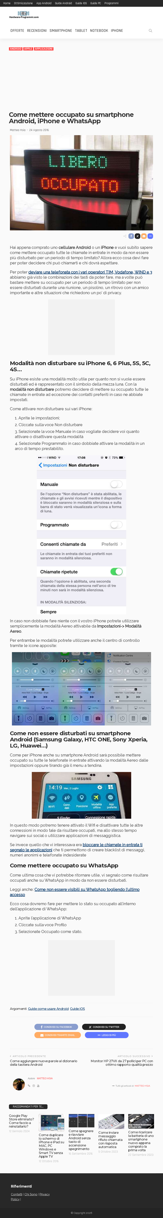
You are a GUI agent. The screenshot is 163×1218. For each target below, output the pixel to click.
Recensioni (37, 30)
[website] (29, 1085)
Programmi (111, 3)
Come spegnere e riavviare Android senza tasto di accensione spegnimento (81, 1140)
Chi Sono (30, 1194)
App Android (43, 3)
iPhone (117, 30)
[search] (150, 31)
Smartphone (60, 30)
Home (7, 3)
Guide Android (63, 3)
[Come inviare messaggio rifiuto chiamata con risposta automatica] (111, 1121)
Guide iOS (81, 3)
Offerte (17, 30)
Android (15, 48)
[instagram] (34, 1085)
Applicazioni (43, 48)
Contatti (16, 1194)
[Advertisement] (81, 81)
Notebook (99, 30)
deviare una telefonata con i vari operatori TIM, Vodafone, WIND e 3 (90, 272)
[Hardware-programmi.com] (24, 15)
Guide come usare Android (48, 1009)
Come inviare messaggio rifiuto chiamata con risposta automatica (110, 1140)
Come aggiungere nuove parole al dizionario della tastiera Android (43, 1063)
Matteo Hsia (17, 130)
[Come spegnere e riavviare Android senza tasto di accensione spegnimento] (81, 1120)
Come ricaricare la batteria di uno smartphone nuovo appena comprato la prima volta (141, 1141)
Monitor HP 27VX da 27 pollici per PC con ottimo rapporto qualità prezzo (122, 1063)
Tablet (81, 30)
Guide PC (95, 3)
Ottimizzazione (23, 3)
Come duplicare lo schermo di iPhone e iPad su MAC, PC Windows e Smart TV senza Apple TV (51, 1145)
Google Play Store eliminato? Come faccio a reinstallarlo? (21, 1121)
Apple (28, 48)
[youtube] (38, 1085)
